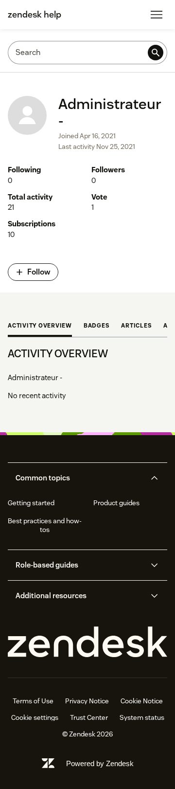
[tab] (40, 326)
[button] (79, 478)
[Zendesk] (87, 642)
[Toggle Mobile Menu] (156, 14)
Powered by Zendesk (100, 763)
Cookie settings (34, 717)
